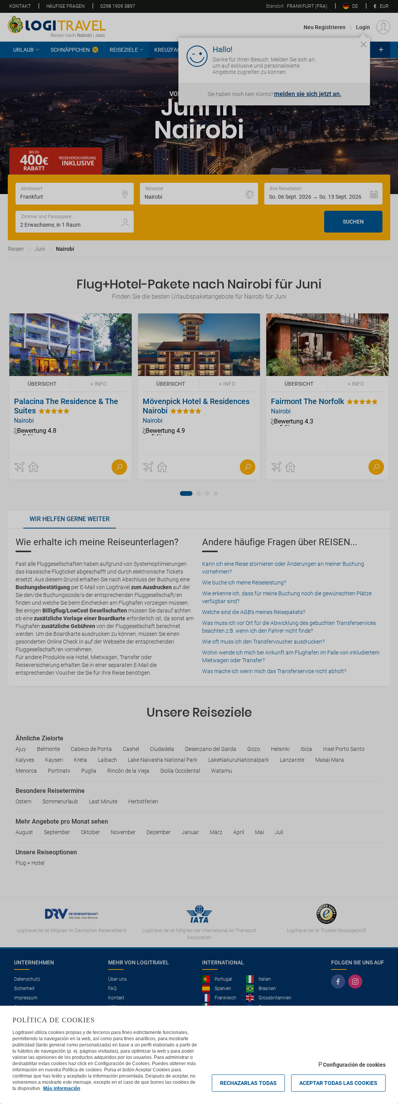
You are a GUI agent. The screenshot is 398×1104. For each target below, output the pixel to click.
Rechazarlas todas (248, 1083)
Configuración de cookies (354, 1065)
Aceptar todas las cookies (338, 1083)
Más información (61, 1088)
